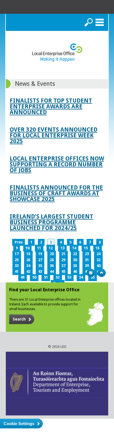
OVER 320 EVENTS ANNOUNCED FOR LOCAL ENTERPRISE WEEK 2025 (53, 135)
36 (52, 266)
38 (75, 266)
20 (52, 254)
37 (63, 266)
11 (39, 248)
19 (40, 254)
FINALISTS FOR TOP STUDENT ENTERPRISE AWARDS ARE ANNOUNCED (51, 106)
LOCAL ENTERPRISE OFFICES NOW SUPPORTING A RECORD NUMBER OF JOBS (57, 164)
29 (63, 260)
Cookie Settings (19, 423)
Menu (99, 22)
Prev (19, 242)
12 (51, 248)
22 (75, 254)
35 (40, 266)
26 (28, 260)
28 (52, 260)
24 (98, 254)
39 (87, 266)
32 (98, 260)
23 (87, 254)
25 (17, 260)
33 (17, 266)
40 (98, 266)
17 (17, 254)
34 (28, 266)
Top (101, 273)
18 (28, 254)
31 (87, 260)
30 (75, 260)
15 (86, 248)
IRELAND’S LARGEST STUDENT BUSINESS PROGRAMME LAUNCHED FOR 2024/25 (51, 222)
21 (63, 254)
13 (62, 248)
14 (74, 248)
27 (40, 260)
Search (88, 22)
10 (27, 248)
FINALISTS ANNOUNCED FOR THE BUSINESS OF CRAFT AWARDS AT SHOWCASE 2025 (56, 193)
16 (97, 248)
